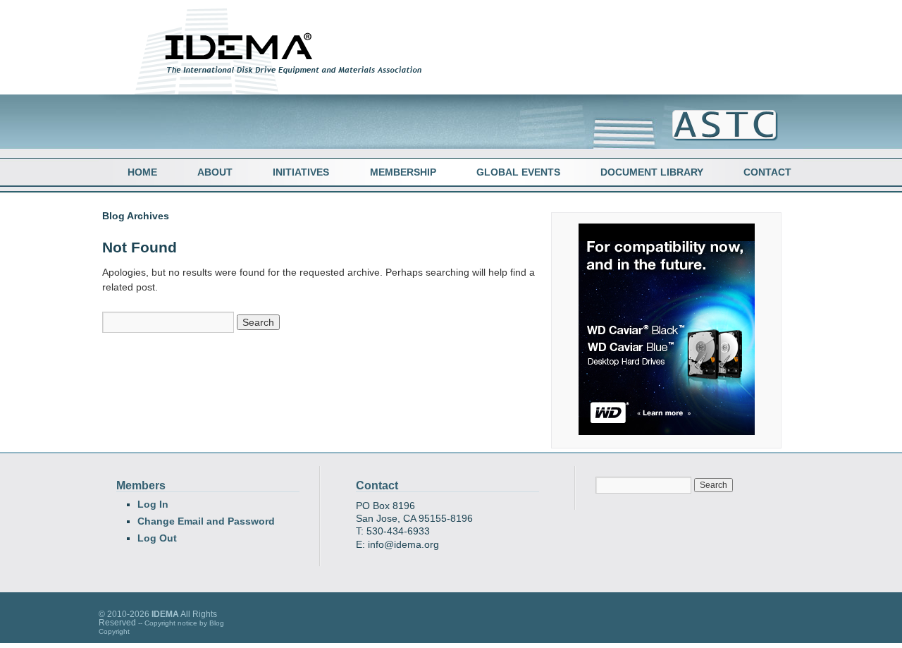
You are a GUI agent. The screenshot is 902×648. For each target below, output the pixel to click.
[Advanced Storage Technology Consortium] (718, 138)
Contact (767, 172)
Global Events (518, 172)
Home (142, 172)
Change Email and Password (206, 521)
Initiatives (301, 172)
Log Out (157, 538)
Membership (403, 172)
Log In (152, 504)
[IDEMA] (290, 80)
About (215, 172)
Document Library (651, 172)
